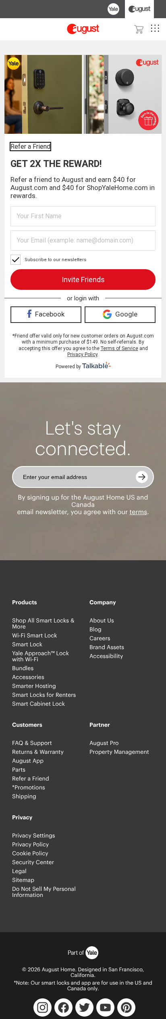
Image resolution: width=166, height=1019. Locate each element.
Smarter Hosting (34, 686)
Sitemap (23, 880)
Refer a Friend (30, 779)
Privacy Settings (33, 836)
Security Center (33, 862)
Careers (99, 638)
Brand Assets (106, 647)
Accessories (28, 677)
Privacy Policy (30, 845)
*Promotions (28, 788)
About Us (101, 621)
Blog (95, 630)
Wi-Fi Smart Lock (34, 636)
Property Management (119, 752)
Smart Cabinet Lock (38, 704)
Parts (18, 770)
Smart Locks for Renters (44, 695)
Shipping (24, 797)
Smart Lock (27, 645)
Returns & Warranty (38, 752)
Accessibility (106, 656)
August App (28, 761)
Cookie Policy (30, 854)
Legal (19, 871)
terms (138, 512)
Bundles (22, 668)
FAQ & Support (32, 743)
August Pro (104, 743)
